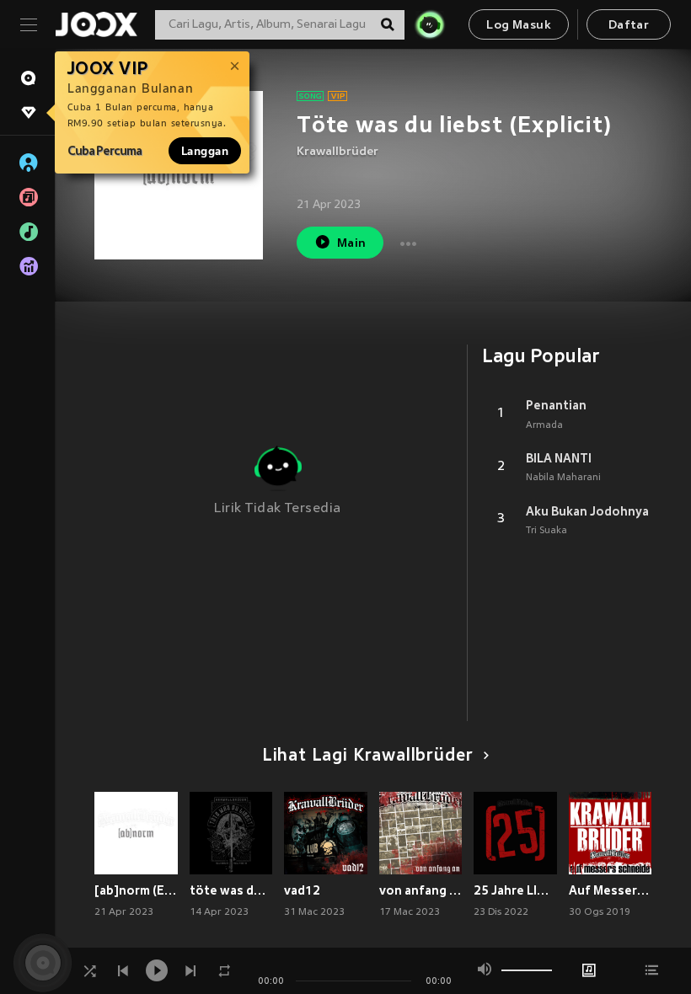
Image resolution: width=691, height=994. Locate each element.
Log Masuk (518, 25)
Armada (544, 425)
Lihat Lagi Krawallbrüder (368, 756)
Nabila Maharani (563, 478)
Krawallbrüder (337, 152)
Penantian (556, 405)
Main (352, 244)
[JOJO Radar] (430, 24)
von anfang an (421, 890)
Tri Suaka (546, 531)
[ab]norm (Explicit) (136, 890)
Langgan (204, 151)
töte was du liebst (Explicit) (231, 890)
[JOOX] (96, 24)
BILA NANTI (559, 458)
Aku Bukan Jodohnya (587, 511)
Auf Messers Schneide (610, 890)
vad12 (302, 890)
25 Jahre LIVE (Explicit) (515, 890)
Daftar (628, 25)
